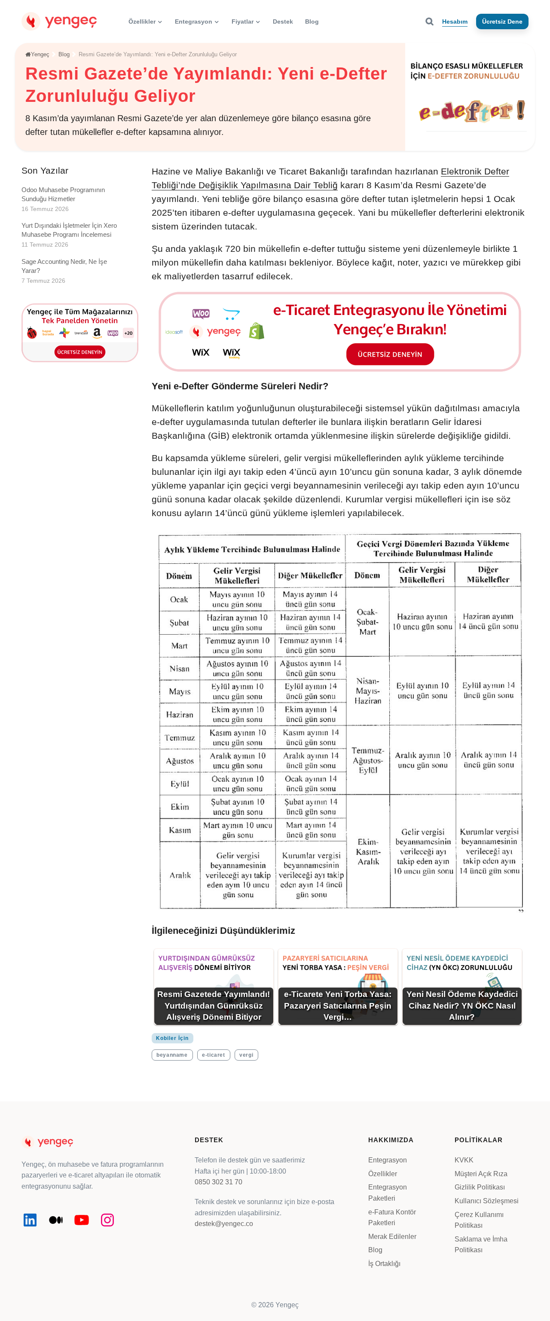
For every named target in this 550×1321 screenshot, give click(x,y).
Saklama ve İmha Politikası (481, 1244)
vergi (246, 1055)
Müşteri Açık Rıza (481, 1173)
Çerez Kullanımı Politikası (479, 1220)
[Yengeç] (59, 20)
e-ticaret (213, 1055)
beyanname (171, 1055)
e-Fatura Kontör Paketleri (392, 1217)
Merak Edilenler (392, 1236)
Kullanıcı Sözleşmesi (487, 1201)
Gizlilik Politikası (480, 1187)
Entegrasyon (387, 1160)
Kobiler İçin (172, 1038)
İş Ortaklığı (384, 1263)
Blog (375, 1250)
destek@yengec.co (224, 1223)
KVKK (464, 1160)
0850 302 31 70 (218, 1182)
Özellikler (382, 1173)
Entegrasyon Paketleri (387, 1192)
